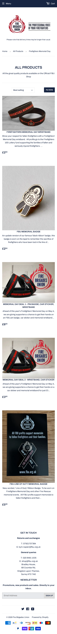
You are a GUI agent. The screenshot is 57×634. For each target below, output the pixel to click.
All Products (18, 51)
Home (4, 51)
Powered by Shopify (40, 617)
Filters (49, 90)
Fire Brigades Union (21, 617)
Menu (8, 3)
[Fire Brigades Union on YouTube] (32, 609)
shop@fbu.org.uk (30, 561)
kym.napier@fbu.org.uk (29, 547)
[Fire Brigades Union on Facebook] (27, 609)
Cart (52, 3)
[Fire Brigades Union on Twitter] (22, 609)
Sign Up (49, 596)
